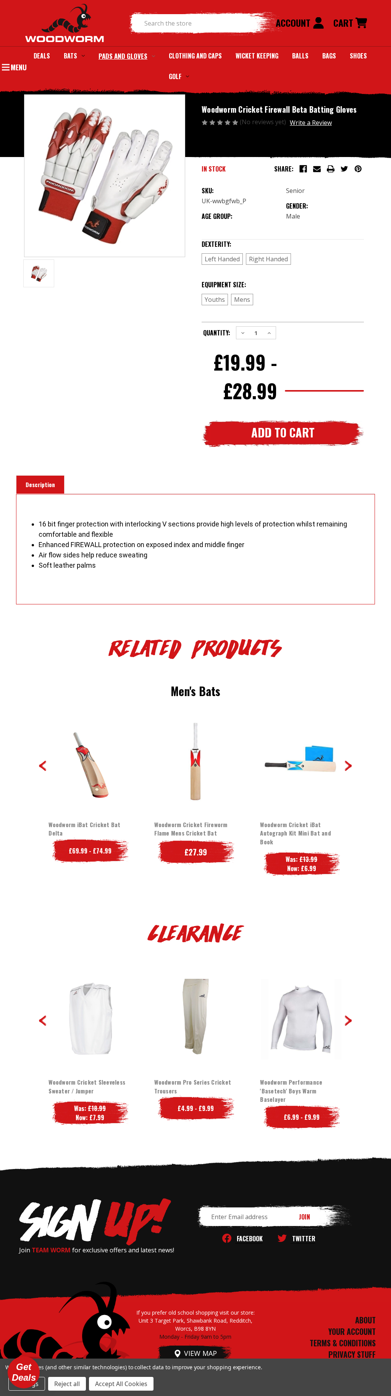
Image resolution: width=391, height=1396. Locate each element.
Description (40, 484)
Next (348, 765)
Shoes (358, 55)
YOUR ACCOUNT (352, 1331)
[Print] (330, 169)
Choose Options (90, 777)
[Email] (317, 169)
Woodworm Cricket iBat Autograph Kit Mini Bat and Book (295, 833)
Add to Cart (195, 777)
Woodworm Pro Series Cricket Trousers (192, 1086)
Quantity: (216, 332)
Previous (42, 765)
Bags (329, 55)
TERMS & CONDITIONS (343, 1343)
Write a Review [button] (311, 122)
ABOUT (365, 1320)
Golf (175, 76)
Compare (87, 761)
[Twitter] (344, 169)
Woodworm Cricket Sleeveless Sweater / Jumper (86, 1086)
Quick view (84, 746)
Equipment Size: (240, 284)
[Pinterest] (358, 169)
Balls (300, 55)
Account (294, 22)
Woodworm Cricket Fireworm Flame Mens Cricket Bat (190, 828)
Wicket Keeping (257, 55)
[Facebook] (303, 169)
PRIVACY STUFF (352, 1354)
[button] (24, 1372)
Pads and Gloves (123, 56)
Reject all (67, 1384)
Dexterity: (232, 244)
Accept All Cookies (121, 1384)
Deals (42, 55)
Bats (70, 55)
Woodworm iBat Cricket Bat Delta (84, 828)
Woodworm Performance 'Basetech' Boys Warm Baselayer (291, 1090)
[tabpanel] (90, 790)
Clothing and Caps (195, 55)
